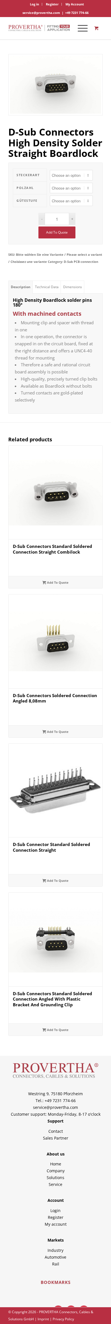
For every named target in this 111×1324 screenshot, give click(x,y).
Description (20, 286)
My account (56, 1224)
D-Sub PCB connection (81, 261)
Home (55, 1164)
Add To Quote (57, 232)
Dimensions (72, 286)
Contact (55, 1131)
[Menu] (80, 28)
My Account (74, 4)
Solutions (55, 1177)
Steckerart (28, 175)
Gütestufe (27, 200)
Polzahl (25, 188)
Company (56, 1170)
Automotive (55, 1257)
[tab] (20, 287)
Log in (34, 4)
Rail (55, 1264)
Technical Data (47, 286)
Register (52, 4)
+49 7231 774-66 (77, 13)
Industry (55, 1250)
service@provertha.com (41, 13)
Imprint (43, 1319)
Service (55, 1184)
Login (55, 1210)
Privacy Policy (63, 1319)
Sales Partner (55, 1138)
